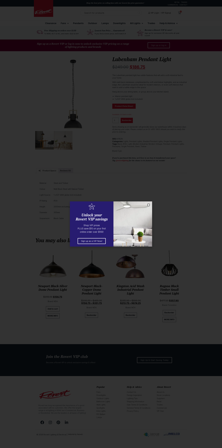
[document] (111, 224)
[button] (149, 205)
